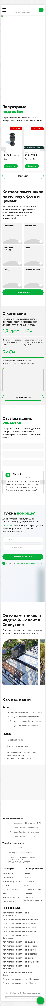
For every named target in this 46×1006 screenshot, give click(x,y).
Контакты (28, 893)
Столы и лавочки (32, 269)
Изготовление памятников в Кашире (19, 923)
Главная (27, 873)
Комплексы (30, 226)
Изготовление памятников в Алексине (20, 942)
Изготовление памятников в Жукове (19, 958)
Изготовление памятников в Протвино (20, 954)
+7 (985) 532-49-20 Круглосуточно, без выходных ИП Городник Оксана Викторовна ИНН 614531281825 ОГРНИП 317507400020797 (21, 749)
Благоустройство (10, 897)
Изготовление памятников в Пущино (19, 931)
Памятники (9, 226)
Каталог (27, 877)
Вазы (27, 248)
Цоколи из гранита (8, 249)
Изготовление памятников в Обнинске (20, 962)
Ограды (7, 269)
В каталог (23, 176)
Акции (26, 885)
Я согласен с (24, 563)
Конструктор (8, 901)
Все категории (23, 292)
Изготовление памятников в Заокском (20, 946)
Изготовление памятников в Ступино (19, 927)
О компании (29, 881)
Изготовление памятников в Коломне (20, 919)
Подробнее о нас (23, 397)
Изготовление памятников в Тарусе (19, 950)
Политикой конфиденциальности (29, 563)
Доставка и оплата (32, 889)
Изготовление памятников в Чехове (19, 983)
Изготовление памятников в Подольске (20, 979)
